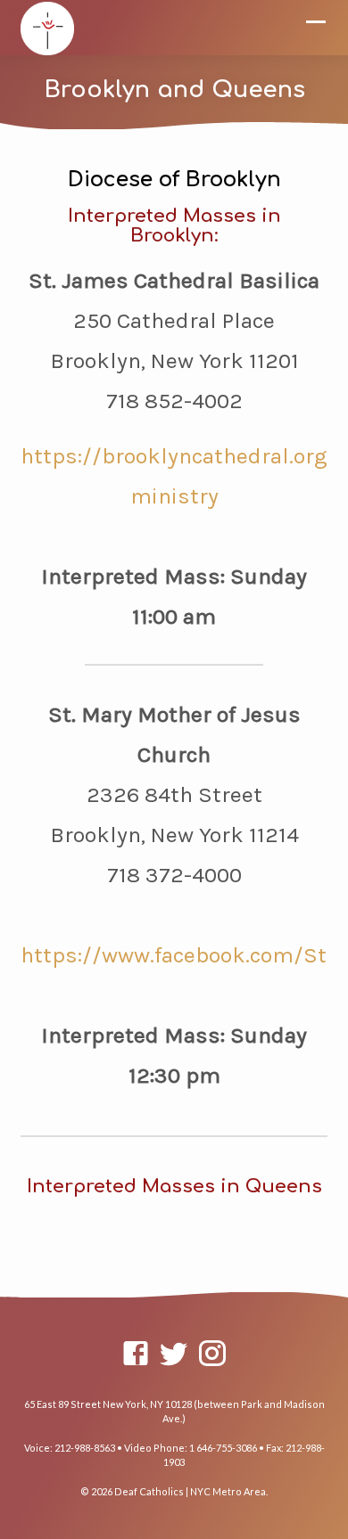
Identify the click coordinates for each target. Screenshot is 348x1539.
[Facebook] (136, 1353)
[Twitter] (174, 1353)
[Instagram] (212, 1353)
